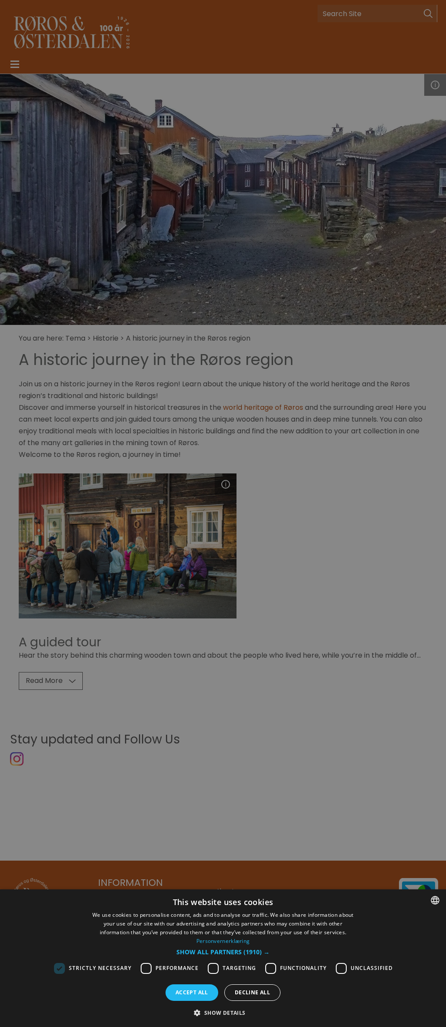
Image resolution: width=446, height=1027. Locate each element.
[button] (223, 952)
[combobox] (435, 900)
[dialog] (223, 958)
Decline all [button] (252, 992)
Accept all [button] (192, 992)
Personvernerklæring (223, 941)
